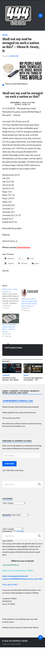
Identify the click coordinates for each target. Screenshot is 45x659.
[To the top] (40, 637)
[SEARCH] (39, 484)
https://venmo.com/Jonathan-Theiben (17, 570)
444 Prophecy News (13, 347)
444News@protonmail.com (18, 401)
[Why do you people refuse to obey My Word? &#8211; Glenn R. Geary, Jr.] (10, 318)
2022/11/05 (14, 56)
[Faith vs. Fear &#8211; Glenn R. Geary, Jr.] (11, 298)
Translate (20, 531)
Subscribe (9, 464)
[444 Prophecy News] (22, 15)
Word (5, 35)
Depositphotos (23, 247)
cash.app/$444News (10, 565)
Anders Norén (15, 644)
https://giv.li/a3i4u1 (10, 584)
